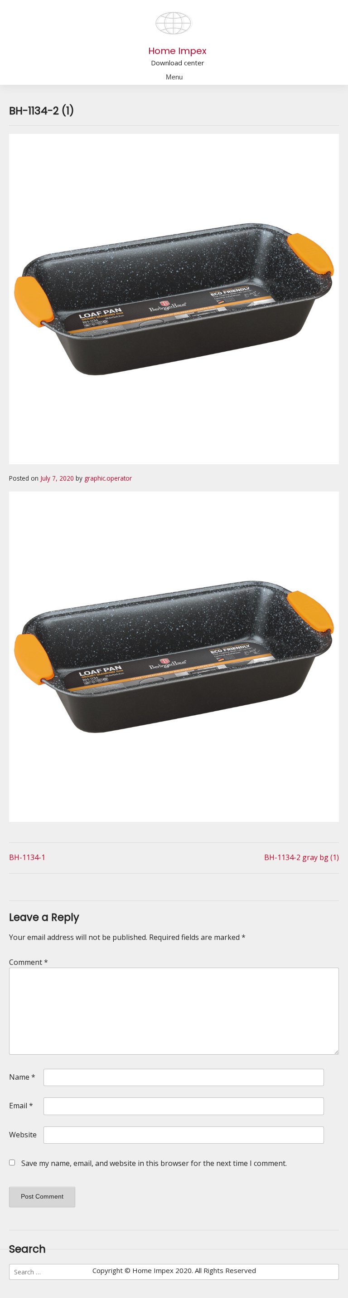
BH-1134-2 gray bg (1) (301, 857)
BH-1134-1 (27, 857)
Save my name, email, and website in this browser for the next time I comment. (154, 1163)
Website (23, 1135)
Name (22, 1077)
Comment (28, 962)
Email (21, 1106)
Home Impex (177, 50)
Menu (174, 77)
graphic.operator (108, 478)
